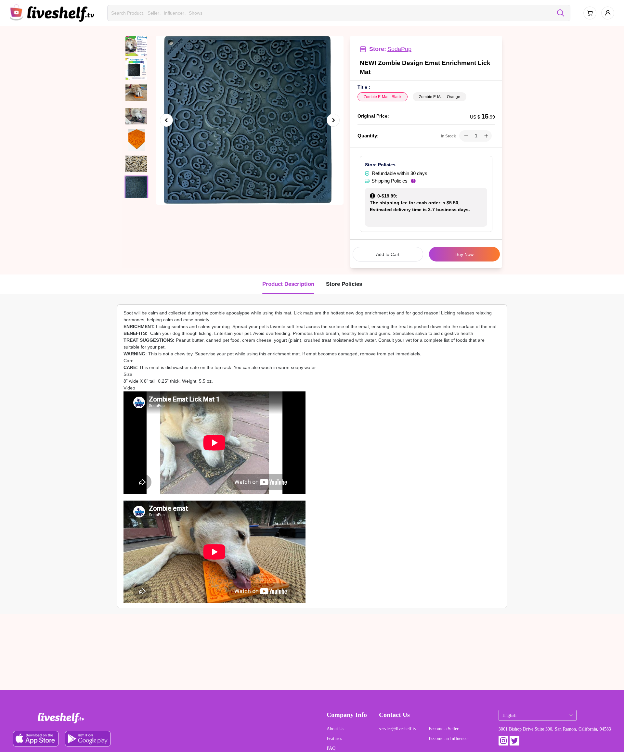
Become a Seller (444, 728)
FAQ (331, 748)
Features (334, 738)
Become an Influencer (449, 738)
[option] (248, 120)
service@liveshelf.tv (397, 728)
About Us (335, 728)
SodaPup (399, 49)
